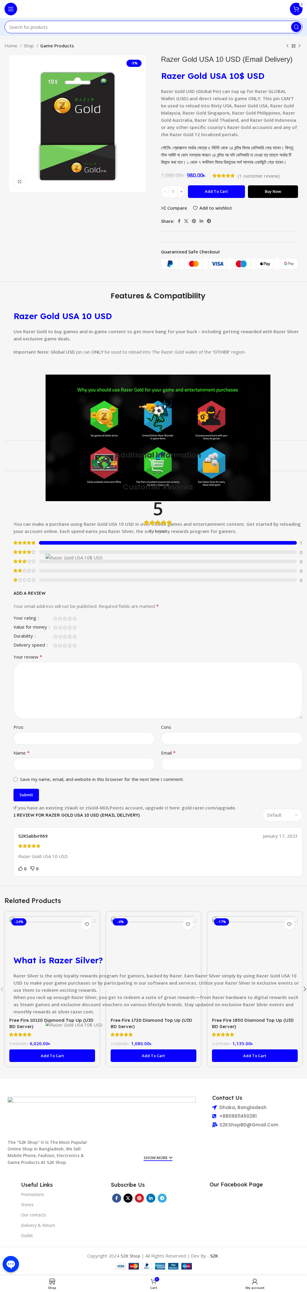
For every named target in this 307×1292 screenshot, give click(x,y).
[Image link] (101, 1115)
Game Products (57, 46)
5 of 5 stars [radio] (74, 618)
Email (168, 752)
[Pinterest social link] (194, 221)
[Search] (296, 27)
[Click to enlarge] (19, 182)
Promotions (32, 1194)
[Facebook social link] (179, 221)
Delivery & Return (38, 1225)
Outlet (27, 1235)
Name (21, 752)
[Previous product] (288, 46)
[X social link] (186, 221)
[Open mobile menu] (10, 9)
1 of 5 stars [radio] (55, 618)
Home (11, 46)
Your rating (25, 618)
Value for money (30, 627)
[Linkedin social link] (201, 221)
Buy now (273, 191)
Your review (27, 656)
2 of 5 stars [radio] (60, 618)
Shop (29, 46)
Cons (166, 727)
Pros (18, 727)
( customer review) (259, 176)
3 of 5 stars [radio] (64, 618)
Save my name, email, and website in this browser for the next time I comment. (102, 779)
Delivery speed (29, 645)
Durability (23, 636)
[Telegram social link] (209, 221)
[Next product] (300, 46)
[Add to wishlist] (87, 924)
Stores (27, 1204)
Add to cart (216, 191)
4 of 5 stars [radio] (69, 618)
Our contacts (33, 1215)
